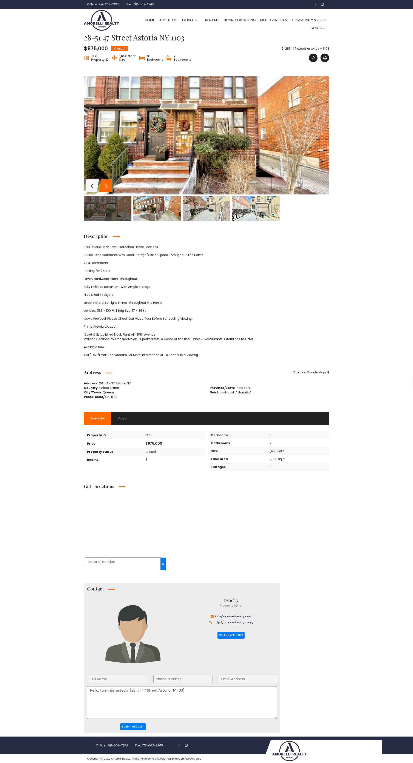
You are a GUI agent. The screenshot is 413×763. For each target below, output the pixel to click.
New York (243, 388)
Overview (97, 418)
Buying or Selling (240, 20)
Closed (150, 452)
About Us (167, 20)
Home (150, 20)
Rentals (212, 20)
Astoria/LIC (244, 392)
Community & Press (309, 20)
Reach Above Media (188, 758)
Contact (318, 27)
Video (122, 418)
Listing (186, 20)
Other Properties (231, 635)
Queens (108, 392)
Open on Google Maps (310, 372)
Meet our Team (274, 20)
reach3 (231, 600)
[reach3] (133, 634)
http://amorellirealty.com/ (234, 622)
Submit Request (133, 726)
